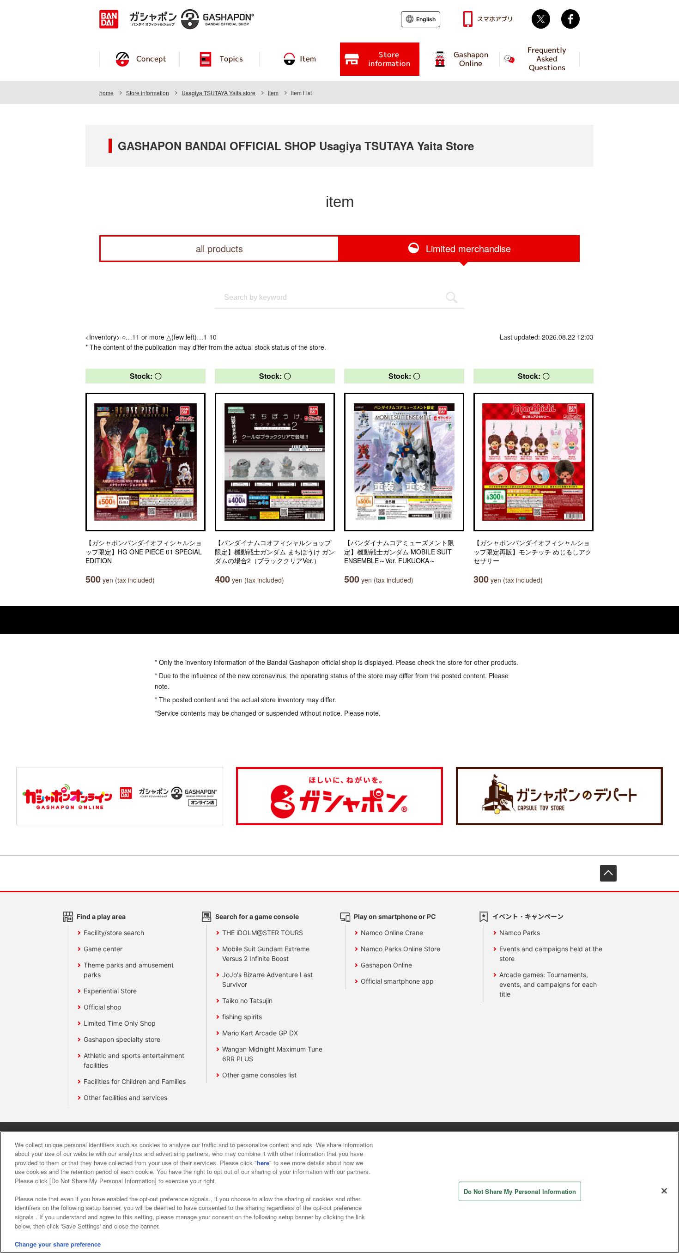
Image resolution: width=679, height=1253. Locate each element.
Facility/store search (114, 933)
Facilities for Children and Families (135, 1081)
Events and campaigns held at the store (550, 953)
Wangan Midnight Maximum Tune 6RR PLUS (272, 1054)
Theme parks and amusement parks (129, 970)
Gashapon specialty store (122, 1039)
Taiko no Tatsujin (247, 1000)
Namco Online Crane (392, 933)
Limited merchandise (468, 248)
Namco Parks (519, 933)
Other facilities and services (125, 1097)
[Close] (664, 1190)
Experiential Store (110, 991)
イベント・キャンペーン (528, 916)
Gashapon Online (386, 965)
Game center (103, 949)
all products (219, 248)
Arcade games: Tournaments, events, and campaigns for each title (548, 984)
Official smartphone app (397, 981)
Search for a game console (257, 916)
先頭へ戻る (608, 873)
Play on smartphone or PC (395, 916)
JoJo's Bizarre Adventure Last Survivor (267, 979)
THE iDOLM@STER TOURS (262, 933)
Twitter (541, 19)
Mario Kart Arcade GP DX (260, 1033)
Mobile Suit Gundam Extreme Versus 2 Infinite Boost (265, 953)
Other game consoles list (259, 1075)
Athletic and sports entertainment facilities (134, 1060)
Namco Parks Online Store (400, 949)
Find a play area (101, 916)
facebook (570, 19)
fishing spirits (242, 1017)
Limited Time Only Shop (120, 1023)
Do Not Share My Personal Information (520, 1191)
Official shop (102, 1007)
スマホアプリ (495, 19)
